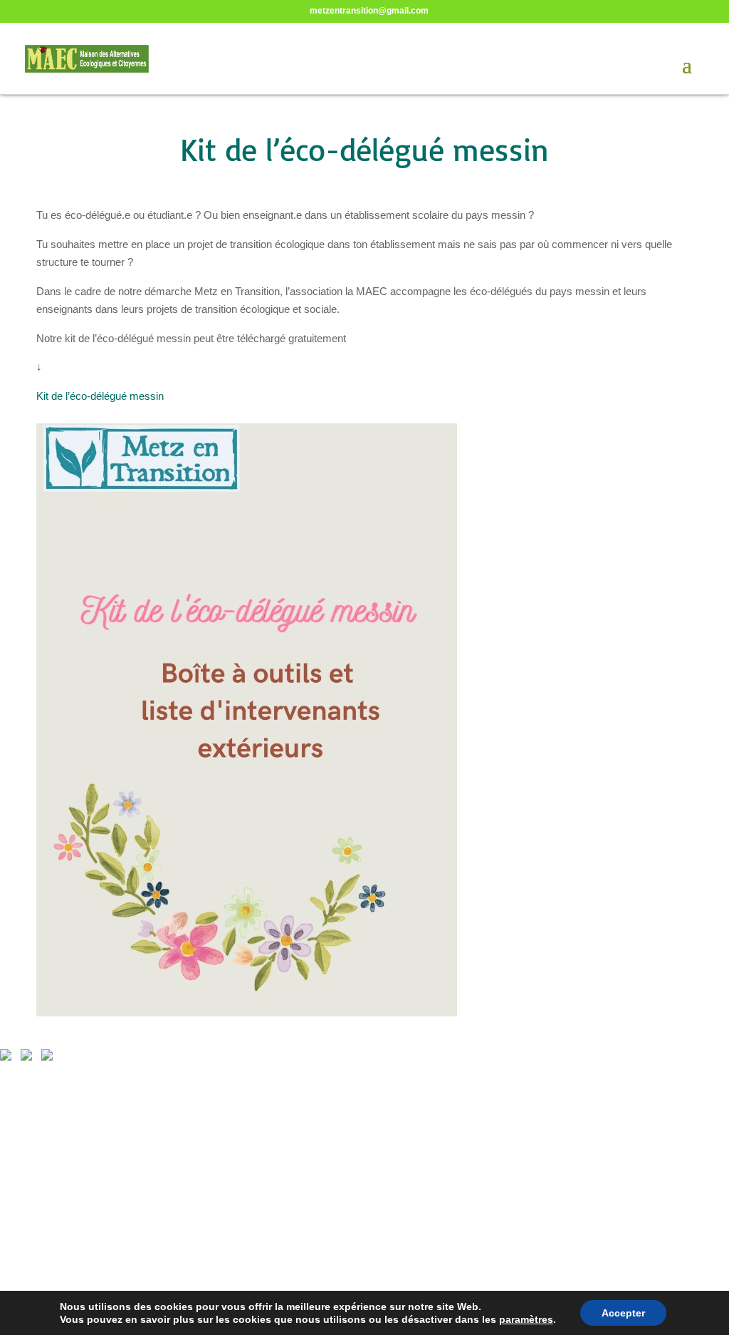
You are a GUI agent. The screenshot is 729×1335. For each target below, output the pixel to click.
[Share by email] (49, 1057)
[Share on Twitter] (29, 1057)
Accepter (623, 1313)
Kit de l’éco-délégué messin (100, 396)
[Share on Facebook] (8, 1057)
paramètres (526, 1319)
